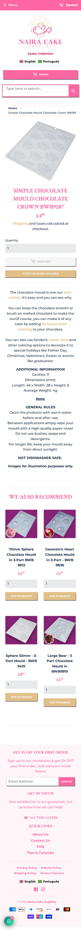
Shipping (20, 223)
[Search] (73, 90)
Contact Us (40, 841)
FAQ (40, 847)
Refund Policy (51, 867)
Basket (44, 74)
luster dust (58, 340)
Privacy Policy (27, 867)
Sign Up (66, 781)
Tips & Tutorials (40, 853)
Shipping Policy (25, 873)
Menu (13, 5)
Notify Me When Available (41, 273)
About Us (40, 834)
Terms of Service (52, 873)
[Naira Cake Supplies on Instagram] (43, 890)
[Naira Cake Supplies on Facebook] (36, 890)
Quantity (11, 240)
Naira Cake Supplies (42, 901)
